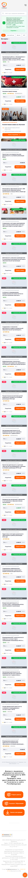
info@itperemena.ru (11, 869)
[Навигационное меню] (25, 5)
